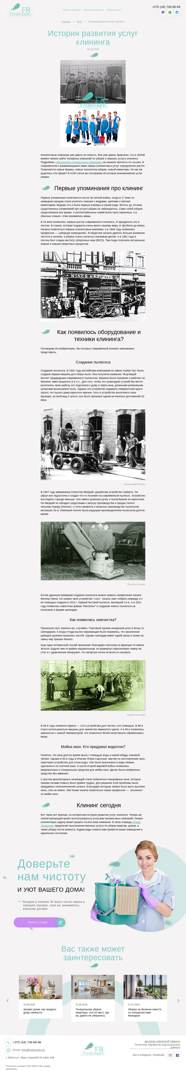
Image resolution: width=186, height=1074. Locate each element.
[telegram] (177, 12)
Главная (65, 21)
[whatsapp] (170, 12)
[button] (7, 1001)
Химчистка (114, 10)
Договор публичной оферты (162, 1041)
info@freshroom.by (33, 1050)
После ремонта (94, 10)
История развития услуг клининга (106, 21)
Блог (79, 21)
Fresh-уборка (72, 10)
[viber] (163, 12)
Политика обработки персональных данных (157, 1046)
